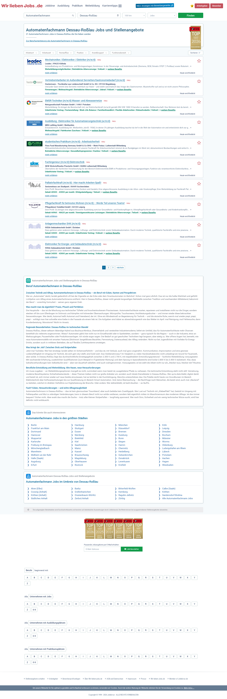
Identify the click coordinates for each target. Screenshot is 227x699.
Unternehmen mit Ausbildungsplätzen (47, 622)
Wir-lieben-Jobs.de (158, 679)
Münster (166, 438)
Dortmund (36, 431)
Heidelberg (123, 451)
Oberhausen (81, 461)
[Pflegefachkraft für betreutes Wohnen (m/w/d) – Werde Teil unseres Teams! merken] (199, 204)
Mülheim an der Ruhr (41, 455)
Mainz (78, 448)
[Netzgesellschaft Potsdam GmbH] (34, 102)
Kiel (76, 441)
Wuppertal (36, 438)
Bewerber (216, 5)
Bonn (121, 438)
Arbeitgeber (202, 5)
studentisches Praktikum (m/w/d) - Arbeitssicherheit (72, 141)
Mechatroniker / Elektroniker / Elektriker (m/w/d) (70, 59)
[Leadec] (34, 62)
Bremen (122, 431)
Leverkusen (124, 461)
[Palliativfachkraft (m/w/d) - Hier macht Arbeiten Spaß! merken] (199, 184)
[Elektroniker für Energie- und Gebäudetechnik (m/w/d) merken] (199, 245)
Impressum (132, 679)
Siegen (121, 441)
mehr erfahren (51, 73)
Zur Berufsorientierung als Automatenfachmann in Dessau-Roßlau (56, 41)
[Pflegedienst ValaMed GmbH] (34, 205)
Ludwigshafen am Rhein (174, 448)
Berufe (29, 570)
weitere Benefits (115, 69)
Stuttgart (79, 428)
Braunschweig (82, 455)
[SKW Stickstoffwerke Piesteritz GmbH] (34, 164)
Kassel (78, 451)
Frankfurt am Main (40, 428)
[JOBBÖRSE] (22, 5)
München (123, 425)
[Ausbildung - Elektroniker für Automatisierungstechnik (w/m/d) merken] (199, 122)
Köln (164, 425)
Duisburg (122, 435)
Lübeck (165, 451)
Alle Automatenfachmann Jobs (177, 498)
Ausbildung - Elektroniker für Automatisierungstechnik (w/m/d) (77, 121)
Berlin (34, 425)
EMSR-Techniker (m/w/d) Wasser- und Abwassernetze (73, 100)
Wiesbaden (167, 465)
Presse (143, 679)
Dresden (166, 431)
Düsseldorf (123, 428)
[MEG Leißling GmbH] (34, 123)
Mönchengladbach (40, 448)
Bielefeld (79, 438)
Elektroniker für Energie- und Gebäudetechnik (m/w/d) (73, 244)
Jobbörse (111, 695)
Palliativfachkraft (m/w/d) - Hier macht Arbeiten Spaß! (73, 182)
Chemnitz (123, 448)
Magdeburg (80, 458)
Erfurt (34, 465)
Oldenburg (167, 445)
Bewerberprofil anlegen (71, 679)
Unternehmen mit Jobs (40, 596)
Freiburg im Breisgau (41, 445)
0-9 (34, 609)
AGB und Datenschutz (115, 679)
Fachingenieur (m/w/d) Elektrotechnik (64, 162)
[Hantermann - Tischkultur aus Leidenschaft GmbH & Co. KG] (34, 82)
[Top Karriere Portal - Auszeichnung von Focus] (113, 529)
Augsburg (36, 461)
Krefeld (122, 465)
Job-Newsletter (133, 549)
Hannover (35, 435)
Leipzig (165, 428)
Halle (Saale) (37, 458)
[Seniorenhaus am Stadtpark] (34, 184)
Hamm (121, 445)
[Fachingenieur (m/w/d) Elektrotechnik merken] (199, 163)
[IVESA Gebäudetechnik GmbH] (34, 225)
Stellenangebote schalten (35, 679)
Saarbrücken (81, 445)
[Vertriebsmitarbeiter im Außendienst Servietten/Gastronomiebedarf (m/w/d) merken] (199, 81)
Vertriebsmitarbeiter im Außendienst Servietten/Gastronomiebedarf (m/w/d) (85, 80)
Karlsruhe (35, 441)
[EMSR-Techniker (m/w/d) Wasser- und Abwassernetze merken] (199, 102)
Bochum (166, 435)
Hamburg (79, 425)
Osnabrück (123, 458)
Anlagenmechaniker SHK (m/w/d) (62, 223)
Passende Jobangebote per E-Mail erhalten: (101, 545)
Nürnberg (79, 435)
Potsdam (166, 455)
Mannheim (36, 451)
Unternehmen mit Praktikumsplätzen (47, 649)
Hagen (165, 461)
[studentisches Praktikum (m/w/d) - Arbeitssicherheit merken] (199, 143)
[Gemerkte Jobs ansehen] (192, 6)
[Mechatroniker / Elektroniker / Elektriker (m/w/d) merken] (199, 61)
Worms (165, 441)
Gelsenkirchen (125, 455)
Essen (78, 431)
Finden (191, 15)
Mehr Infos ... (189, 688)
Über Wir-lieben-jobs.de (93, 679)
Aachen (166, 458)
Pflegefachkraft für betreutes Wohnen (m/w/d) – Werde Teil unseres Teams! (85, 203)
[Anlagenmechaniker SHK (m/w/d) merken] (199, 225)
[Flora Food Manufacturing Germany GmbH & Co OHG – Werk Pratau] (34, 143)
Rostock (79, 465)
